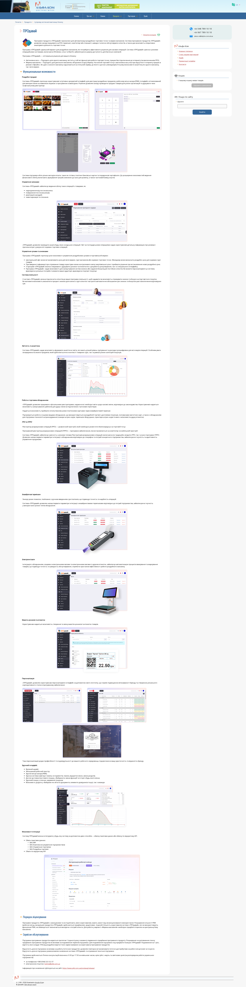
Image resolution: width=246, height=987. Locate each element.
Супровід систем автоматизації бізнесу (48, 22)
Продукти (116, 16)
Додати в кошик (149, 35)
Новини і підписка (186, 51)
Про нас (89, 16)
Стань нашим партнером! (188, 55)
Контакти (182, 64)
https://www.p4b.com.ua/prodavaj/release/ (78, 968)
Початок (18, 22)
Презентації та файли (187, 61)
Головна (76, 16)
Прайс (146, 16)
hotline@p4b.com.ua (52, 964)
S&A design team (30, 985)
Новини (102, 16)
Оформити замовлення (202, 85)
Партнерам (131, 16)
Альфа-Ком (39, 982)
